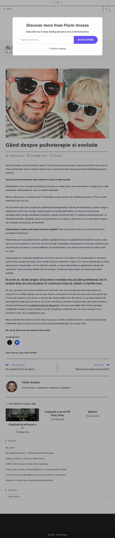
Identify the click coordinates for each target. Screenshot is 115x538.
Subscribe (85, 39)
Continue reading (57, 48)
